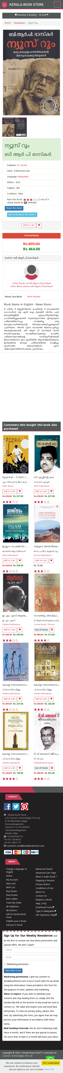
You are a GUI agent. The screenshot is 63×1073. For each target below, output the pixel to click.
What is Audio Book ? (46, 877)
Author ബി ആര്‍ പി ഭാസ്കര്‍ (21, 258)
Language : (18, 177)
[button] (31, 16)
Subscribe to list (13, 970)
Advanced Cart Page (46, 873)
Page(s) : (13, 188)
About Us (40, 892)
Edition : (13, 182)
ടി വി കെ (38, 759)
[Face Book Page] (8, 809)
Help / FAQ (41, 903)
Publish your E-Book (16, 921)
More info (49, 1069)
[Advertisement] (31, 384)
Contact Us (41, 896)
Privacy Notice (43, 884)
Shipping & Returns (45, 880)
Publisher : (17, 165)
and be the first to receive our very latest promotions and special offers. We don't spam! (30, 940)
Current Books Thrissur (44, 625)
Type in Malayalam (45, 911)
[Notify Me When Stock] (51, 630)
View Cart (11, 883)
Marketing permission (17, 964)
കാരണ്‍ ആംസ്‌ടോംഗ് (14, 551)
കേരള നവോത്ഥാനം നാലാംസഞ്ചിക (24, 754)
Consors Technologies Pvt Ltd (17, 1056)
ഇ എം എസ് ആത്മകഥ (16, 615)
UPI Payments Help (45, 915)
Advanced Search (44, 869)
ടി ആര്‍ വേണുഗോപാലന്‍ (47, 620)
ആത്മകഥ (19, 23)
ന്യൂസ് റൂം (17, 146)
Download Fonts (44, 907)
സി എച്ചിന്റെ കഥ (44, 477)
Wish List (10, 887)
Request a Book (44, 900)
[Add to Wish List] (39, 225)
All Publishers (12, 906)
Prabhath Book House (43, 763)
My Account (12, 880)
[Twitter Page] (16, 809)
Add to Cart (29, 225)
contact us (9, 1007)
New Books (12, 895)
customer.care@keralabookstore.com (25, 846)
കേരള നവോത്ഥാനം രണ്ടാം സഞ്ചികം (25, 685)
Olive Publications (42, 486)
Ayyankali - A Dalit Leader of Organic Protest (28, 477)
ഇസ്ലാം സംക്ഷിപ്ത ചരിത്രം (18, 546)
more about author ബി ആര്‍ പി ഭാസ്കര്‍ (32, 286)
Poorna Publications (43, 555)
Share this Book (14, 208)
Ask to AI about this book (21, 214)
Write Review (33, 297)
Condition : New (15, 194)
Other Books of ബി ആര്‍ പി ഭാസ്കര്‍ (31, 283)
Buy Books (11, 891)
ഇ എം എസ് (8, 620)
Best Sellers (12, 899)
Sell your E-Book (14, 925)
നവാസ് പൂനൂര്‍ (42, 482)
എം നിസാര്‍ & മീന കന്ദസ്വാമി (17, 482)
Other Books (8, 486)
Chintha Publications (11, 625)
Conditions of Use (44, 888)
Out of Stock (41, 630)
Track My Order (13, 903)
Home (8, 23)
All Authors (11, 910)
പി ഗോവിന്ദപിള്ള (11, 690)
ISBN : (18, 171)
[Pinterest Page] (25, 809)
